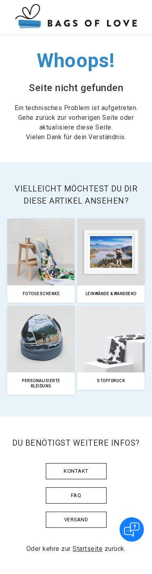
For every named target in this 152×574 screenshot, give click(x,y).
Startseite (88, 549)
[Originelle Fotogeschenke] (76, 17)
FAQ (76, 495)
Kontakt (76, 471)
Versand (76, 520)
